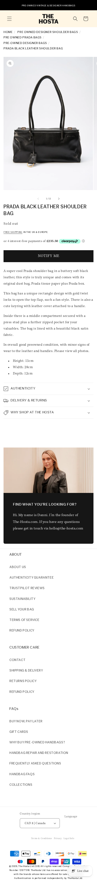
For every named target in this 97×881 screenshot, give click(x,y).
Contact (17, 660)
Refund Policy (21, 692)
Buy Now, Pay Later (26, 721)
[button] (9, 19)
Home (8, 32)
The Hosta (23, 866)
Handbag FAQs (22, 774)
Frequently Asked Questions (35, 763)
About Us (17, 567)
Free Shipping (13, 232)
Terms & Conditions (41, 838)
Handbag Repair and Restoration (38, 753)
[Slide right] (59, 199)
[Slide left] (38, 199)
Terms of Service (24, 620)
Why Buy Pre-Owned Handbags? (37, 742)
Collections (20, 785)
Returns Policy (22, 681)
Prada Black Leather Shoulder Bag (33, 48)
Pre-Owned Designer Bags (25, 43)
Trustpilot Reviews (27, 588)
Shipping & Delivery (26, 670)
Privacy (57, 838)
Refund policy (21, 630)
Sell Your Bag (21, 609)
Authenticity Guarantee (31, 578)
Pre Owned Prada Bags (23, 37)
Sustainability (22, 599)
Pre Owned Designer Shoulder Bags (47, 32)
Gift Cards (18, 732)
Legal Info (69, 838)
